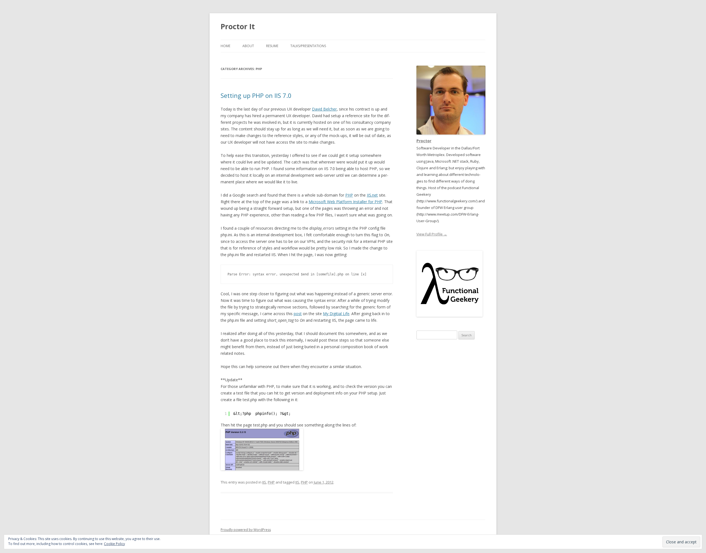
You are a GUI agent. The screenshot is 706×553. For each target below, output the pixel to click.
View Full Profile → (431, 234)
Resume (272, 46)
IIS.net (372, 195)
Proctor (423, 140)
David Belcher (324, 109)
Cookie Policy (114, 543)
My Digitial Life (336, 313)
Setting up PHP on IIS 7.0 (256, 95)
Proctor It (238, 26)
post (298, 313)
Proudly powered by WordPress (246, 529)
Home (225, 46)
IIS (264, 482)
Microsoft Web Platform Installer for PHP (345, 201)
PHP (349, 195)
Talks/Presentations (308, 46)
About (248, 46)
